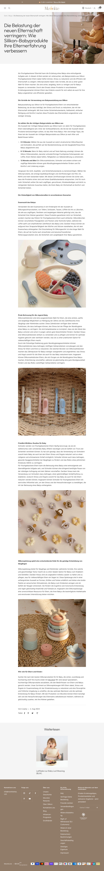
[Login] (94, 8)
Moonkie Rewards (46, 799)
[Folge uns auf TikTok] (30, 793)
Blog (45, 811)
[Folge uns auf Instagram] (24, 793)
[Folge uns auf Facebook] (35, 793)
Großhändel (47, 821)
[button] (87, 8)
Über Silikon (47, 804)
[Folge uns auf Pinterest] (24, 799)
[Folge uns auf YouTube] (30, 799)
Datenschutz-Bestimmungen (66, 835)
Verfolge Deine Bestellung (66, 798)
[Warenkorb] (99, 8)
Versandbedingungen (67, 807)
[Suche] (9, 8)
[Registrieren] (97, 807)
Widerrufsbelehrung (67, 814)
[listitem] (24, 713)
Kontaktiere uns (49, 808)
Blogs (10, 16)
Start (5, 16)
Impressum (64, 853)
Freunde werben (66, 803)
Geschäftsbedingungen (66, 841)
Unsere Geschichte (47, 793)
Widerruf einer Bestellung (65, 829)
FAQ (61, 793)
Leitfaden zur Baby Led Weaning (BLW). (50, 772)
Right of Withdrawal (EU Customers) (66, 821)
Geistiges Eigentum (64, 848)
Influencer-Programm (47, 815)
